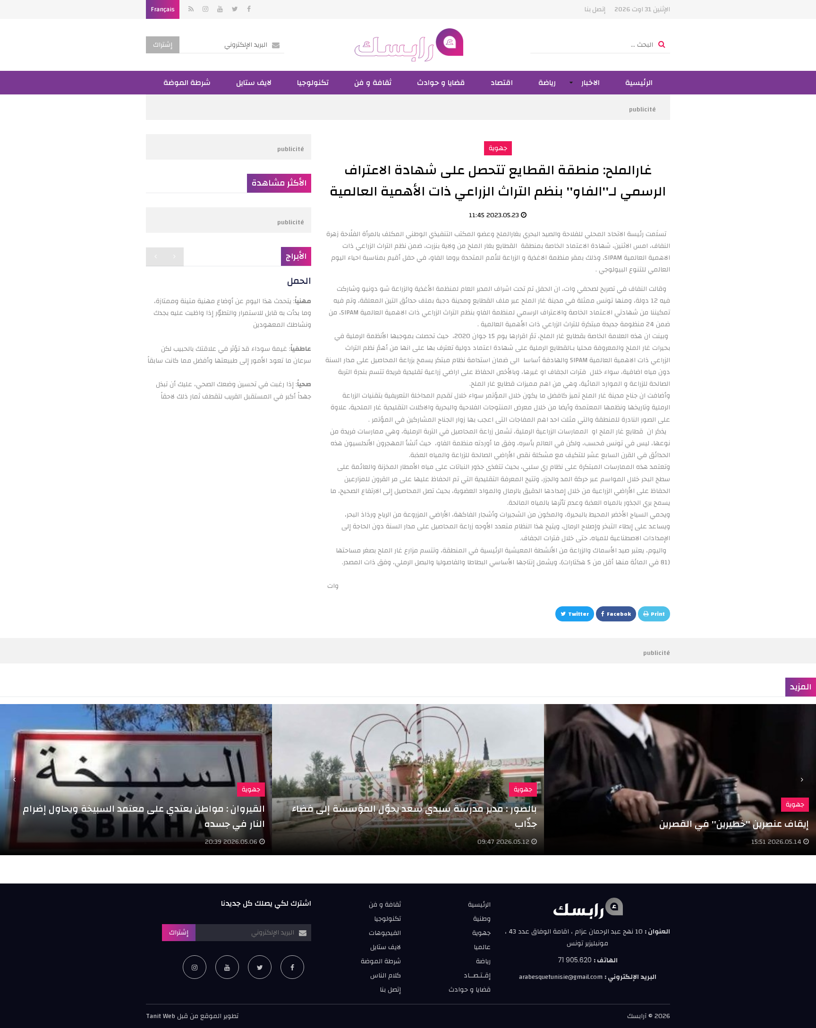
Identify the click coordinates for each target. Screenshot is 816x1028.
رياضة (547, 83)
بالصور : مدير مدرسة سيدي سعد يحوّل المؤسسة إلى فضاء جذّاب (414, 816)
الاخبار (590, 83)
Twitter (578, 614)
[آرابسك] (408, 45)
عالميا (482, 947)
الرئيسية (639, 83)
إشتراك (162, 45)
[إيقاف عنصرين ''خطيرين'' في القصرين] (680, 779)
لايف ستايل (254, 83)
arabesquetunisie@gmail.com (561, 977)
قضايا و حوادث (441, 83)
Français (163, 9)
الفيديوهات (385, 933)
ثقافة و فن (372, 83)
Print (658, 614)
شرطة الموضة (187, 83)
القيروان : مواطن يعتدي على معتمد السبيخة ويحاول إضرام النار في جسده (144, 816)
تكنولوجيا (313, 83)
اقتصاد (502, 83)
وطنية (482, 919)
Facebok (619, 614)
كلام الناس (385, 975)
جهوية (498, 148)
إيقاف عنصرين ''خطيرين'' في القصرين (734, 824)
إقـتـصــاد (477, 975)
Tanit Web (160, 1016)
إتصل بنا (594, 9)
